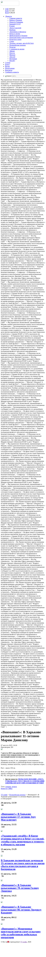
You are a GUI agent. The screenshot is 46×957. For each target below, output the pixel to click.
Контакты (8, 70)
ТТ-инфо (23, 942)
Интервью (13, 59)
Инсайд (12, 61)
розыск (14, 787)
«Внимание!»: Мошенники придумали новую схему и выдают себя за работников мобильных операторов (21, 933)
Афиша (12, 51)
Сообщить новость (12, 72)
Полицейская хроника (17, 45)
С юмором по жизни (16, 49)
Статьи (7, 62)
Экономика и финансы (17, 32)
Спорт (11, 41)
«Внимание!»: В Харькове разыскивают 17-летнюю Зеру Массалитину (18, 817)
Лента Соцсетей (15, 28)
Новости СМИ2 (6, 788)
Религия (12, 47)
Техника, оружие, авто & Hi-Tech (21, 43)
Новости (8, 16)
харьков (8, 787)
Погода (12, 53)
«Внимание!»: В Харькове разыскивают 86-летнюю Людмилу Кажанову (21, 909)
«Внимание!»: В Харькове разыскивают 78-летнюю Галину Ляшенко (20, 888)
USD (7, 9)
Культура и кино (15, 39)
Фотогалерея (9, 68)
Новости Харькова (16, 22)
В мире (12, 26)
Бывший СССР (15, 24)
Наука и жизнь (14, 34)
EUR (7, 11)
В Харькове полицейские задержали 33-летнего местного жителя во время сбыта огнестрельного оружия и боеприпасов (23, 864)
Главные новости (15, 18)
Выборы (12, 30)
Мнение (12, 55)
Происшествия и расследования (21, 37)
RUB (7, 13)
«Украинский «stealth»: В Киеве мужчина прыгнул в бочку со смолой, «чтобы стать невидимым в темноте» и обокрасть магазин (22, 840)
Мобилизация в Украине (18, 35)
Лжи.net (12, 57)
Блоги (7, 64)
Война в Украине (15, 20)
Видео (7, 66)
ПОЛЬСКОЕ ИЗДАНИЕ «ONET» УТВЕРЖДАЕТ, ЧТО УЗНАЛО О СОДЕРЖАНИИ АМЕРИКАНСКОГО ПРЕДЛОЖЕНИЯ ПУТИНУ (24, 781)
